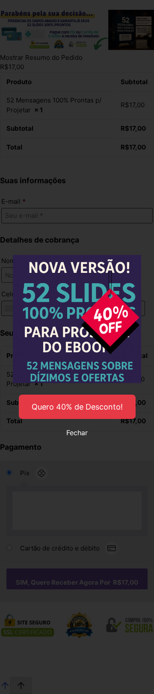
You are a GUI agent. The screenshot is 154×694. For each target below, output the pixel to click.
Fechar (77, 432)
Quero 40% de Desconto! (77, 406)
